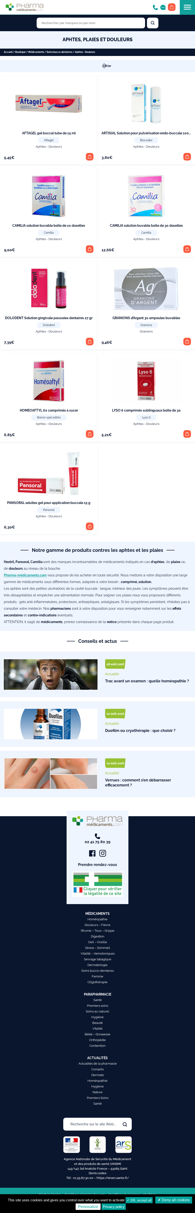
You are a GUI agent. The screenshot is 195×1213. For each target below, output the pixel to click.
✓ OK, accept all (139, 1200)
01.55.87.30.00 (83, 1178)
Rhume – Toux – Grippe (97, 930)
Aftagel (49, 140)
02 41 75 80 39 (97, 842)
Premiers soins (97, 1005)
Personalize (88, 1207)
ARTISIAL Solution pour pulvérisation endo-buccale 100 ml (148, 133)
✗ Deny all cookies (174, 1200)
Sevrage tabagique (97, 959)
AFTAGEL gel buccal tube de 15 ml (49, 133)
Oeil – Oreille (97, 942)
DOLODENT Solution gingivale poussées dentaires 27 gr (49, 318)
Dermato (97, 1075)
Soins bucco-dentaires (59, 52)
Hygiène (97, 1017)
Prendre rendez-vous (97, 864)
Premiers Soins (97, 1098)
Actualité (112, 674)
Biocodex (146, 140)
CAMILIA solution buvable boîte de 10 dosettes (48, 225)
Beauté (97, 1023)
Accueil (8, 52)
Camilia (49, 232)
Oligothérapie (97, 982)
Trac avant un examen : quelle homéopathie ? (147, 681)
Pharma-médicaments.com (25, 575)
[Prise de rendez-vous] (163, 7)
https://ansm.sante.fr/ (113, 1178)
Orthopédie (97, 1040)
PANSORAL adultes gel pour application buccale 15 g (48, 503)
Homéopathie (97, 919)
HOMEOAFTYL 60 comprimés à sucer (49, 410)
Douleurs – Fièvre (97, 925)
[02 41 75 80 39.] (155, 7)
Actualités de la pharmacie (97, 1063)
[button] (89, 157)
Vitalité (97, 1028)
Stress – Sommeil (97, 948)
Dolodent (49, 325)
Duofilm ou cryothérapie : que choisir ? (140, 730)
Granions (146, 325)
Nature (97, 1092)
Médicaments (36, 52)
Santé (97, 1000)
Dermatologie (97, 965)
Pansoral (48, 510)
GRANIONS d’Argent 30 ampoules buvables (146, 318)
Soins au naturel (97, 1011)
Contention (97, 1045)
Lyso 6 (146, 417)
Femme (97, 976)
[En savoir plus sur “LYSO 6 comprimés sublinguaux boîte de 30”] (187, 434)
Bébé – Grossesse (97, 1034)
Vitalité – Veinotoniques (98, 953)
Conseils (97, 1069)
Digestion (97, 936)
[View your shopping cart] (172, 7)
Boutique (20, 52)
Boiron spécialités (49, 417)
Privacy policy (114, 1207)
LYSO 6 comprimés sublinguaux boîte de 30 (146, 410)
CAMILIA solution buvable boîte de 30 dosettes (146, 225)
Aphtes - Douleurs (49, 146)
